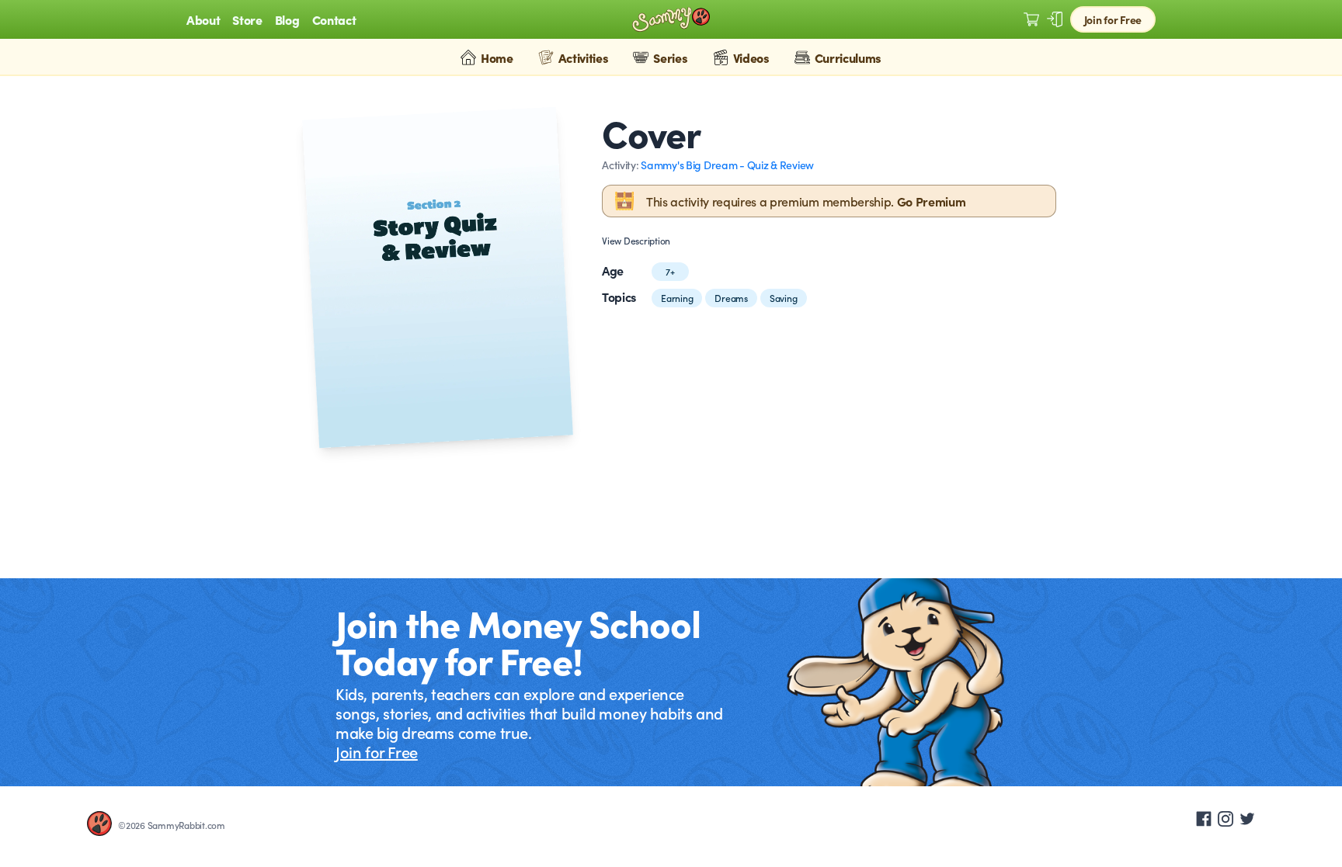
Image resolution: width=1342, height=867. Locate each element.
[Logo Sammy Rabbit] (671, 20)
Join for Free (1113, 19)
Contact (334, 19)
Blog (287, 19)
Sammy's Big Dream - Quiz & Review (727, 164)
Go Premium (931, 201)
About (203, 19)
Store (247, 19)
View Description (636, 240)
